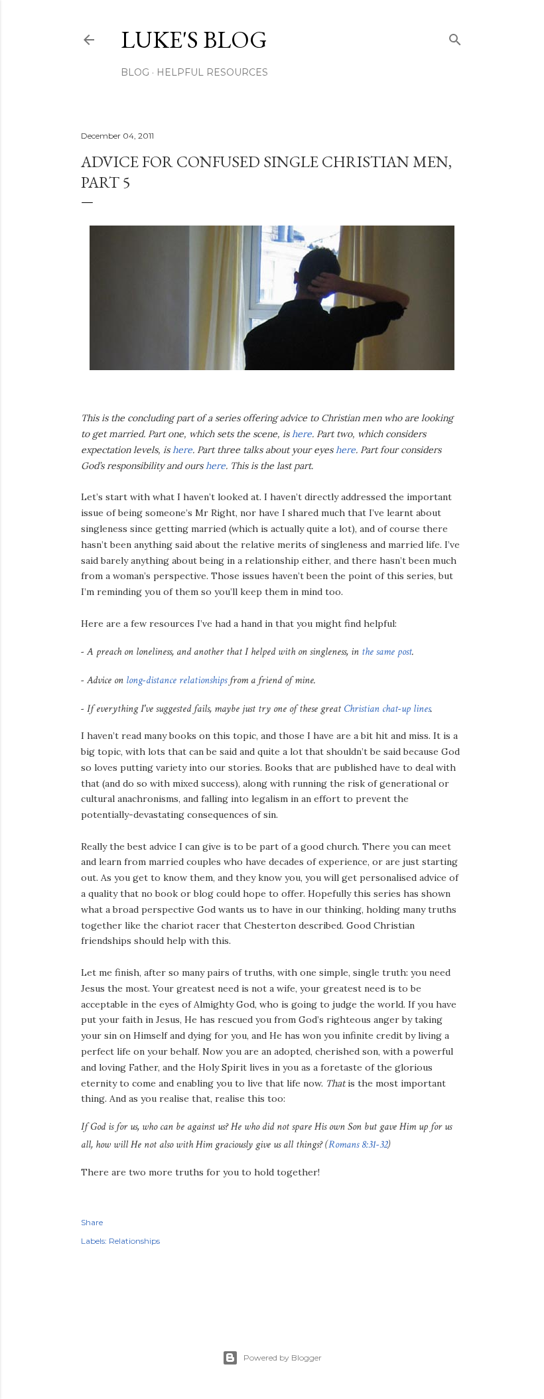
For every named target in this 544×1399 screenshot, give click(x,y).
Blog (135, 72)
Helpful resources (212, 72)
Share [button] (92, 1222)
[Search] (455, 37)
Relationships (134, 1241)
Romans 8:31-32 (357, 1145)
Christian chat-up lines (387, 709)
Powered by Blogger (282, 1358)
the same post (387, 652)
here (302, 434)
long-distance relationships (176, 680)
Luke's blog (194, 39)
